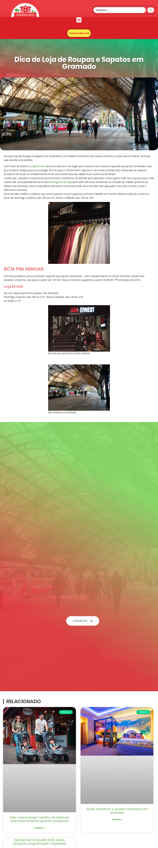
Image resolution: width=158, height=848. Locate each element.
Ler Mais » (39, 828)
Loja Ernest (38, 166)
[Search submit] (150, 10)
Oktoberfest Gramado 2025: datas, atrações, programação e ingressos (39, 842)
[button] (78, 19)
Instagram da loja (61, 182)
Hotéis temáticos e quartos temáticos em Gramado (117, 811)
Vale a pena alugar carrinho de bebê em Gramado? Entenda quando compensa (39, 819)
